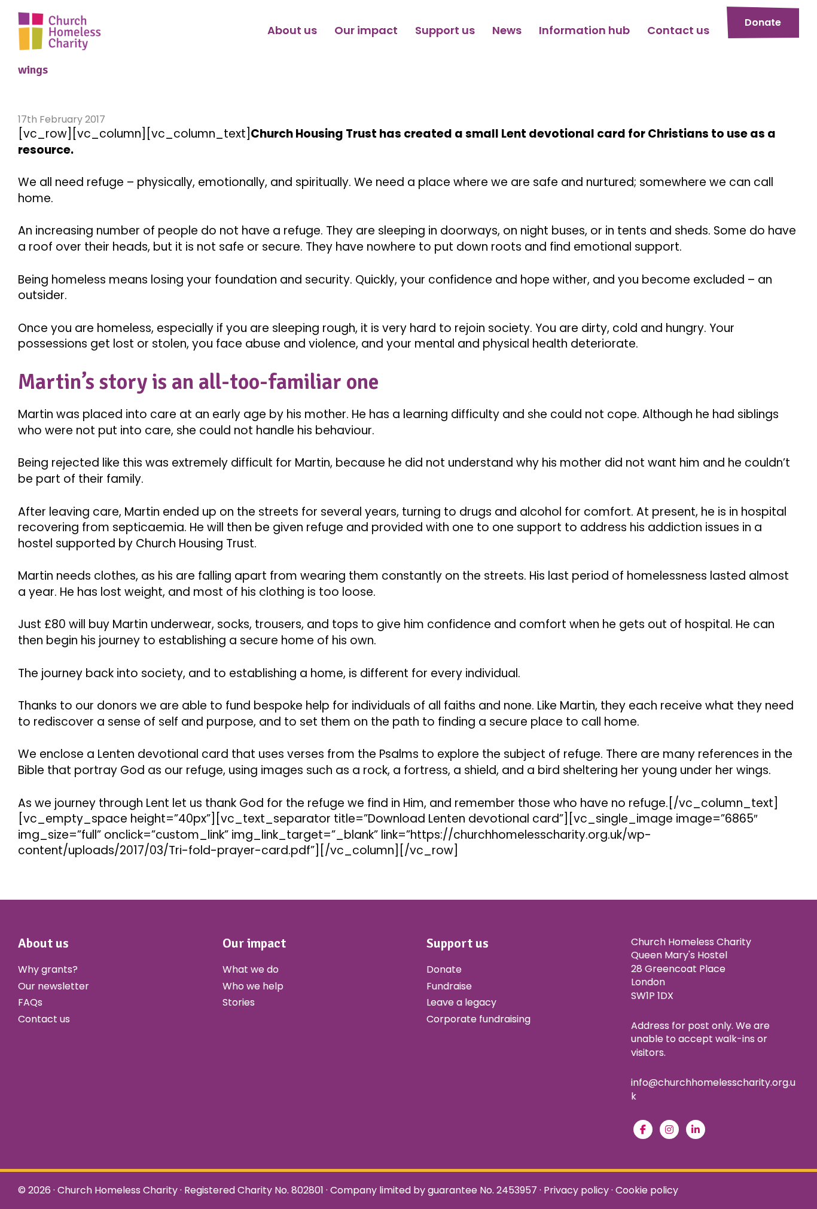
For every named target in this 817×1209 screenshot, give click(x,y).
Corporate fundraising (478, 1019)
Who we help (252, 986)
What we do (250, 969)
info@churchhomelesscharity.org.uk (713, 1089)
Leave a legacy (461, 1002)
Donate (763, 22)
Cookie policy (646, 1190)
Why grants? (48, 969)
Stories (238, 1002)
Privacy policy (576, 1190)
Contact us (44, 1019)
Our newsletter (53, 986)
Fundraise (449, 986)
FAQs (30, 1002)
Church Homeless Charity (117, 1190)
